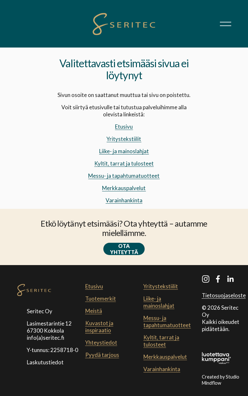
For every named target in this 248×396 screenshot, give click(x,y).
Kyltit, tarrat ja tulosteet (161, 341)
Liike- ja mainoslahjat (158, 302)
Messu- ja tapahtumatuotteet (167, 321)
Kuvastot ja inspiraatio (99, 327)
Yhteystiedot (101, 342)
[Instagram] (206, 279)
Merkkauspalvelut (165, 356)
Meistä (93, 310)
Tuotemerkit (100, 298)
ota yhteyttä (124, 249)
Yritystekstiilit (160, 286)
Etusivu (94, 286)
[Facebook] (218, 279)
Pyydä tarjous (102, 354)
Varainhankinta (161, 369)
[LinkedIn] (230, 279)
